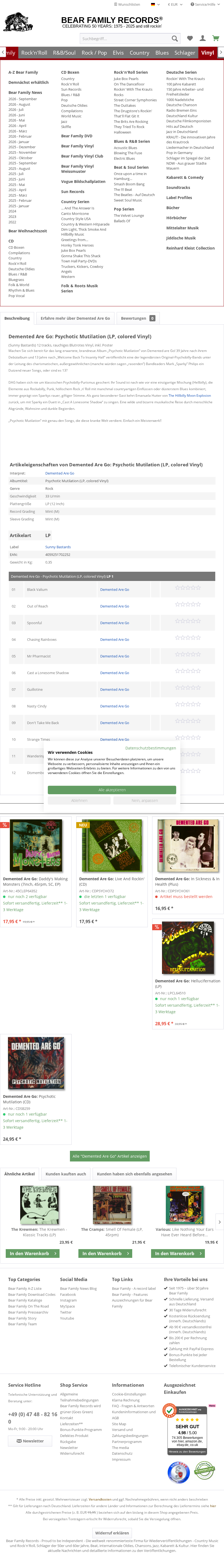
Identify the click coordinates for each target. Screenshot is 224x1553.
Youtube (67, 1318)
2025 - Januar (18, 205)
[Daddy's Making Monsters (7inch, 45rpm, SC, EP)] (36, 845)
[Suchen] (175, 38)
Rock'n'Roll (17, 263)
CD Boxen (16, 247)
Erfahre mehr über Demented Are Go (75, 318)
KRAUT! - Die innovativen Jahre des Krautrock (190, 139)
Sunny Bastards (58, 546)
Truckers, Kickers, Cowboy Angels (82, 269)
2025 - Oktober (20, 157)
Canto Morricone (75, 213)
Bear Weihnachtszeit (27, 230)
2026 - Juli (15, 109)
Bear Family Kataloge (25, 1300)
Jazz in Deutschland (182, 131)
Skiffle (66, 126)
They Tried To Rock (129, 126)
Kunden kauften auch (66, 1173)
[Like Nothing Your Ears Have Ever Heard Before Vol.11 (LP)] (184, 1205)
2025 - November (22, 152)
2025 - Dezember (22, 146)
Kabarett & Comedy (185, 177)
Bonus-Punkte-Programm (81, 1429)
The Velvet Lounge (129, 215)
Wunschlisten (128, 4)
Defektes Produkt (74, 1435)
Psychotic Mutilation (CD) (29, 1099)
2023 (12, 216)
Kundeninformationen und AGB (134, 1414)
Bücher (172, 207)
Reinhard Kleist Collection (190, 248)
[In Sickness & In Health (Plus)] (188, 845)
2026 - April (17, 125)
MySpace (67, 1306)
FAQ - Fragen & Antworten (133, 1405)
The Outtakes (125, 105)
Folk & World (18, 284)
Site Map (119, 1423)
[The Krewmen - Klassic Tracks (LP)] (39, 1205)
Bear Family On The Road (28, 1306)
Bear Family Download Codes (31, 1294)
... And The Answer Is (77, 208)
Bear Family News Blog (78, 1288)
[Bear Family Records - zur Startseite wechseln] (18, 22)
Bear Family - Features (130, 1294)
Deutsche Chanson (181, 104)
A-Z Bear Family (23, 72)
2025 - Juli (15, 173)
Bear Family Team (22, 1323)
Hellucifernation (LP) (187, 983)
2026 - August (19, 104)
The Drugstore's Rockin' (133, 110)
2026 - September (22, 98)
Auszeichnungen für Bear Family (132, 1303)
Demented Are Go (59, 473)
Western (68, 276)
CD (11, 241)
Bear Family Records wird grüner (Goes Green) (80, 1408)
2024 (12, 211)
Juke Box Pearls (73, 250)
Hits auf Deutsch (179, 126)
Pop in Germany (179, 152)
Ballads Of (122, 220)
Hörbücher (176, 217)
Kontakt (66, 1417)
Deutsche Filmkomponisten (188, 120)
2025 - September (22, 163)
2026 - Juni (16, 114)
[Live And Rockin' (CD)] (112, 845)
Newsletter (69, 1447)
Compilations (19, 252)
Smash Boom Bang (129, 184)
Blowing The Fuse (128, 152)
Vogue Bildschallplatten (83, 181)
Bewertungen (137, 318)
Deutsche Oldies (21, 268)
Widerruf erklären (112, 1533)
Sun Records (71, 89)
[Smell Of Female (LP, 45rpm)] (112, 1205)
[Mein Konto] (203, 38)
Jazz (64, 121)
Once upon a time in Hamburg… (130, 176)
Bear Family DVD (76, 135)
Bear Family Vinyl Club (82, 156)
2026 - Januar (18, 141)
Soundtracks (178, 187)
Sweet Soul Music (128, 200)
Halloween (122, 132)
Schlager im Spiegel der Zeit (188, 158)
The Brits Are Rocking (131, 121)
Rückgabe (68, 1441)
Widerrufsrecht (72, 1453)
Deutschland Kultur (182, 115)
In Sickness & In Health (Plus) (187, 881)
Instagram (68, 1300)
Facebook (68, 1294)
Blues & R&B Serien (132, 141)
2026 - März (17, 131)
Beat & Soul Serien (131, 167)
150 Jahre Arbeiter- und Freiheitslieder (185, 92)
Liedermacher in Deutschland (190, 147)
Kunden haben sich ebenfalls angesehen (134, 1173)
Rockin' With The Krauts (133, 89)
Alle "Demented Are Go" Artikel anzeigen (110, 1156)
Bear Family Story (22, 1318)
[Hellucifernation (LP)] (188, 947)
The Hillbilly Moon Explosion (190, 395)
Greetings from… (74, 239)
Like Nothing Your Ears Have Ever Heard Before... (185, 1232)
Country (15, 258)
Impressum (121, 1459)
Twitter (66, 1312)
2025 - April (17, 189)
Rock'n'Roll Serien (131, 72)
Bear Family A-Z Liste (25, 1288)
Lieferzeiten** (71, 1423)
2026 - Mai (16, 120)
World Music (71, 116)
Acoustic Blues (125, 147)
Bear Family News (25, 92)
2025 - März (17, 195)
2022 (12, 222)
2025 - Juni (16, 179)
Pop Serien (124, 209)
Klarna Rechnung (126, 1400)
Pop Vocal (16, 295)
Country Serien (75, 201)
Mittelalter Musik (182, 227)
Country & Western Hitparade (85, 224)
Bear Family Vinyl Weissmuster (77, 169)
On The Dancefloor (129, 84)
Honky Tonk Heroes (77, 245)
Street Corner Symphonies (135, 99)
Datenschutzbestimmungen (150, 748)
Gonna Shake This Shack (81, 255)
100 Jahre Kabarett (181, 84)
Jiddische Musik (181, 238)
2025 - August (19, 168)
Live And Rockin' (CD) (112, 881)
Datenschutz (122, 1453)
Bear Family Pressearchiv (28, 1312)
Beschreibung (17, 318)
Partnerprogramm (127, 1441)
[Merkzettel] (189, 38)
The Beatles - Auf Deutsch (134, 194)
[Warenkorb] (216, 38)
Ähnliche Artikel (19, 1173)
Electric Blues (124, 158)
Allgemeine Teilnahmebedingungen (79, 1397)
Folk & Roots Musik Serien (79, 288)
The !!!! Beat (123, 189)
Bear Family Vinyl (77, 146)
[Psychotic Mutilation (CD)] (36, 1063)
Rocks (118, 94)
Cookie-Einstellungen (129, 1394)
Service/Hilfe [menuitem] (205, 4)
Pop (64, 99)
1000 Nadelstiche (180, 99)
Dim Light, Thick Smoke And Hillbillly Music (83, 232)
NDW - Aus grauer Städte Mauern (186, 166)
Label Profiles (179, 197)
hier (213, 1506)
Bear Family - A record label (134, 1288)
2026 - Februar (20, 136)
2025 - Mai (16, 184)
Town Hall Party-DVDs (79, 261)
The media (120, 1447)
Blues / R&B (17, 274)
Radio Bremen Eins (181, 110)
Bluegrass (16, 279)
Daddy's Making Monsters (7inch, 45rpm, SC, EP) (35, 881)
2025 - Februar (20, 200)
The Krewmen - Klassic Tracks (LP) (39, 1232)
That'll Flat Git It (126, 116)
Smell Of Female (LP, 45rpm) (112, 1232)
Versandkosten (100, 1499)
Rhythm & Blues (21, 290)
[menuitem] (130, 38)
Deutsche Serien (181, 72)
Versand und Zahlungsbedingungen (130, 1432)
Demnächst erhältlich (28, 82)
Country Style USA (76, 218)
